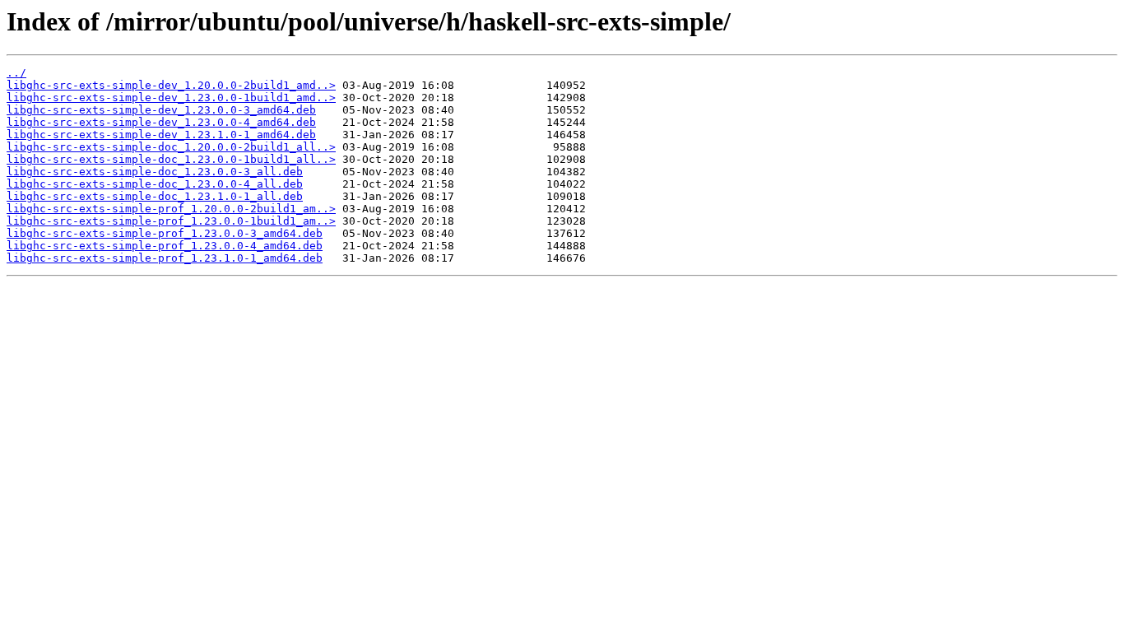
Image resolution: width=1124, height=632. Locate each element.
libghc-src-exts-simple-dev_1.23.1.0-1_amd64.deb (161, 134)
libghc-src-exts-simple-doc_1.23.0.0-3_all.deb (155, 171)
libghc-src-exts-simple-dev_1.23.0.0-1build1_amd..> (171, 97)
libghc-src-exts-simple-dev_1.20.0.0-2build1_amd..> (171, 85)
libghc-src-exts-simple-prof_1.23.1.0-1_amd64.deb (165, 258)
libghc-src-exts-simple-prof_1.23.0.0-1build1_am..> (171, 221)
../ (16, 73)
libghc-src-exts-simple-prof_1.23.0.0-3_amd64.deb (165, 233)
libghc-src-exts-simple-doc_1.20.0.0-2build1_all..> (171, 147)
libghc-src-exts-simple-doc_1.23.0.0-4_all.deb (155, 184)
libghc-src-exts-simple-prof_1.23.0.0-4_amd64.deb (165, 245)
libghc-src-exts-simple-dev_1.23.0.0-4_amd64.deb (161, 122)
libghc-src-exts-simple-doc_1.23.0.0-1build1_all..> (171, 159)
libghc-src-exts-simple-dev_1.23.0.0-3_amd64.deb (161, 110)
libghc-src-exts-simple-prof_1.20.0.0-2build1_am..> (171, 208)
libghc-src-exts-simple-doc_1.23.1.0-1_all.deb (155, 196)
